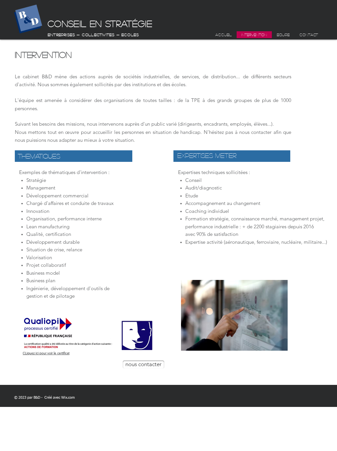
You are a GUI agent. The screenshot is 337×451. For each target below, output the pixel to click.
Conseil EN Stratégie (100, 23)
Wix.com (68, 397)
